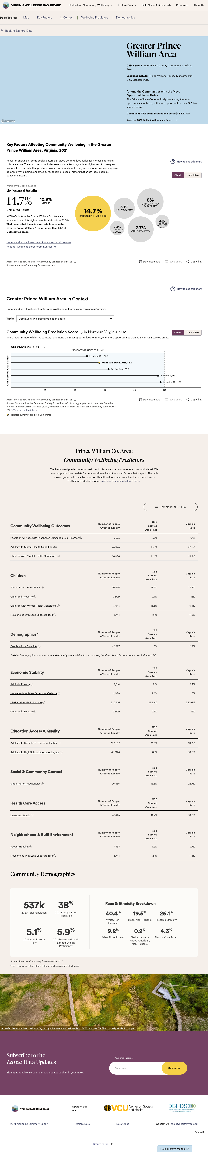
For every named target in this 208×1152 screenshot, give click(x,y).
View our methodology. (25, 410)
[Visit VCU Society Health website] (128, 1108)
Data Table (193, 175)
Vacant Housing (19, 846)
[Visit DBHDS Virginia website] (182, 1108)
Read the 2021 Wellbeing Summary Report (150, 120)
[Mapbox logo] (8, 121)
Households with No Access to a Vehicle (33, 693)
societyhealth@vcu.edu (184, 1123)
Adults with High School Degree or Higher (34, 752)
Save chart (175, 261)
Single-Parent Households (25, 587)
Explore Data (82, 1123)
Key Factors (44, 17)
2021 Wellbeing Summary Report (29, 1123)
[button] (177, 113)
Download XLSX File (172, 507)
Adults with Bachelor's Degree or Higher (33, 743)
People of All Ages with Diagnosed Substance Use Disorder (44, 537)
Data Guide (122, 1123)
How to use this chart (189, 161)
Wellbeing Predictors (94, 17)
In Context (66, 17)
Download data (151, 261)
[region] (60, 80)
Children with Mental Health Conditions (33, 556)
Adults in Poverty (20, 684)
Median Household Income (26, 702)
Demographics (125, 17)
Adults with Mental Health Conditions (32, 546)
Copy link (196, 261)
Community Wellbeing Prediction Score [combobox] (42, 318)
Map (26, 17)
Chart (177, 175)
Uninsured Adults (20, 815)
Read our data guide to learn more (120, 481)
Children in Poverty (21, 596)
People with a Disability (23, 646)
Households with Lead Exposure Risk (31, 614)
